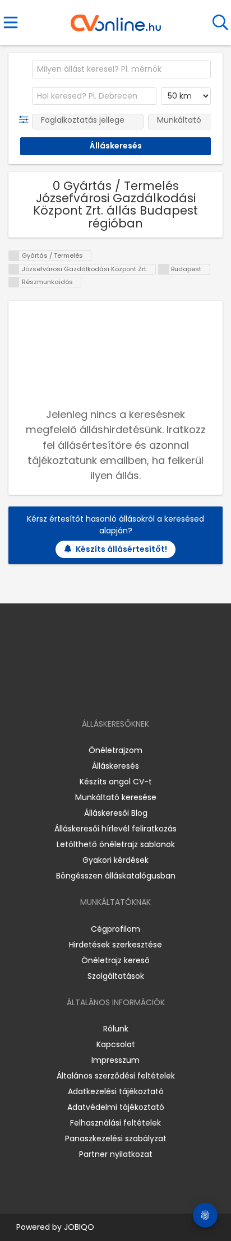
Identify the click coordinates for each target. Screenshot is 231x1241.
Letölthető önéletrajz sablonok (116, 844)
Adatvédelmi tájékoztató (115, 1107)
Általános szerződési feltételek (116, 1075)
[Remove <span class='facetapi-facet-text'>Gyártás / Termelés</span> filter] (14, 256)
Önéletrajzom (115, 750)
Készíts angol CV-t (116, 781)
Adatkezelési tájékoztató (116, 1091)
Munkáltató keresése (115, 797)
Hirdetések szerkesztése (115, 944)
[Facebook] (90, 692)
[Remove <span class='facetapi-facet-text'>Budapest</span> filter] (164, 269)
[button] (26, 120)
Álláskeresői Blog (115, 813)
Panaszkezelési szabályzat (116, 1138)
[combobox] (121, 69)
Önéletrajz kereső (115, 960)
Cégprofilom (115, 929)
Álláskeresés (115, 765)
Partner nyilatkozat (116, 1154)
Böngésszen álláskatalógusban (115, 875)
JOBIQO (79, 1227)
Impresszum (115, 1060)
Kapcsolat (115, 1044)
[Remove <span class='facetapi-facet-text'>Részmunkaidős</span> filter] (14, 282)
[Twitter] (143, 692)
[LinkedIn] (127, 692)
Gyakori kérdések (115, 860)
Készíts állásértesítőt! (121, 549)
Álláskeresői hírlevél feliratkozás (115, 828)
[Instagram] (108, 692)
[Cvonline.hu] (116, 19)
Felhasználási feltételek (115, 1122)
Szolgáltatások (115, 976)
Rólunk (115, 1028)
